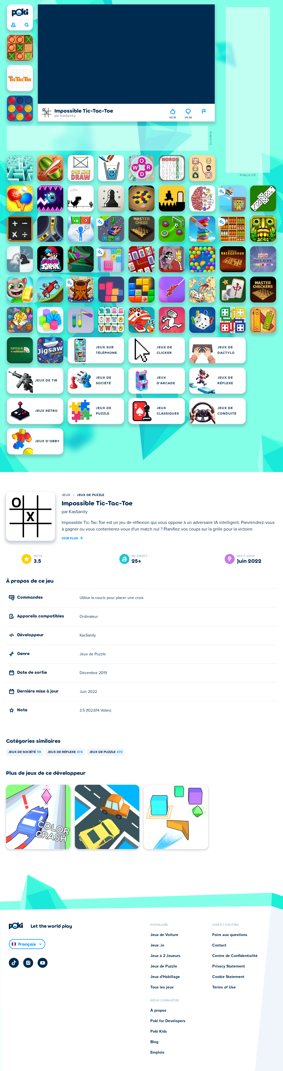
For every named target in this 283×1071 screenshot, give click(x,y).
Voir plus (70, 538)
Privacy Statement (228, 966)
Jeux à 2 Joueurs (165, 956)
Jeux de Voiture (164, 935)
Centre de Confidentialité (235, 956)
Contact (219, 945)
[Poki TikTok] (14, 963)
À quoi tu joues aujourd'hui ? (26, 25)
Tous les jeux (162, 987)
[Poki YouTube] (43, 963)
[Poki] (20, 12)
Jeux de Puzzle (90, 495)
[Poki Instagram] (28, 963)
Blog (154, 1042)
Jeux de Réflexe (65, 752)
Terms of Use (224, 987)
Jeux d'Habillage (165, 977)
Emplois (157, 1052)
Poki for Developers (167, 1021)
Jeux (66, 495)
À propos (158, 1010)
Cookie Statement (228, 977)
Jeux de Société (24, 752)
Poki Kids (158, 1031)
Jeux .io (157, 945)
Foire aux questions (229, 935)
